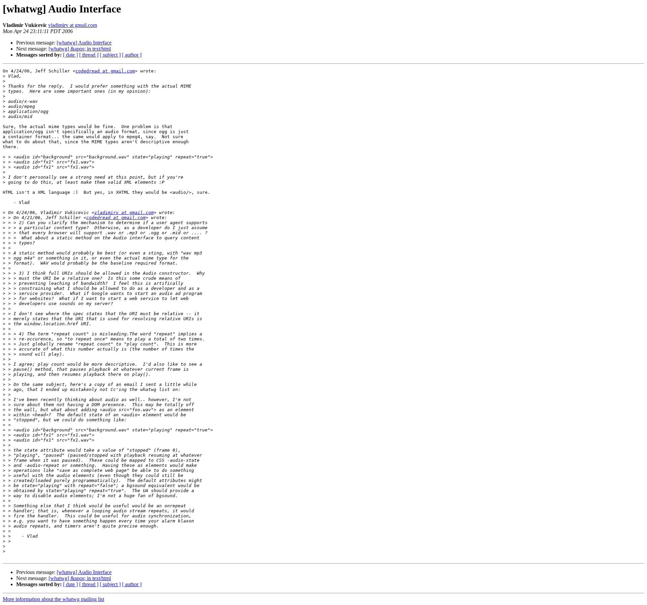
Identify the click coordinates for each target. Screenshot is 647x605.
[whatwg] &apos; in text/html (80, 49)
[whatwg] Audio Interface (84, 43)
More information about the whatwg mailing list (53, 599)
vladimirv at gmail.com (72, 25)
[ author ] (132, 55)
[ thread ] (88, 55)
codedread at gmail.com (105, 70)
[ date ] (70, 55)
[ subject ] (110, 55)
